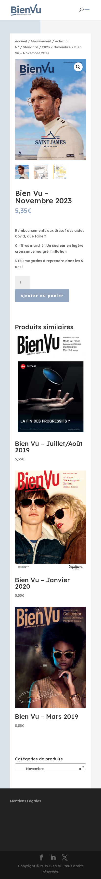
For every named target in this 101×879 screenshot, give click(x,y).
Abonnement (41, 41)
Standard (30, 47)
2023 (46, 47)
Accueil (21, 41)
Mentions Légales (25, 801)
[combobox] (50, 766)
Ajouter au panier (42, 295)
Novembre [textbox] (49, 769)
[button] (78, 67)
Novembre (62, 47)
